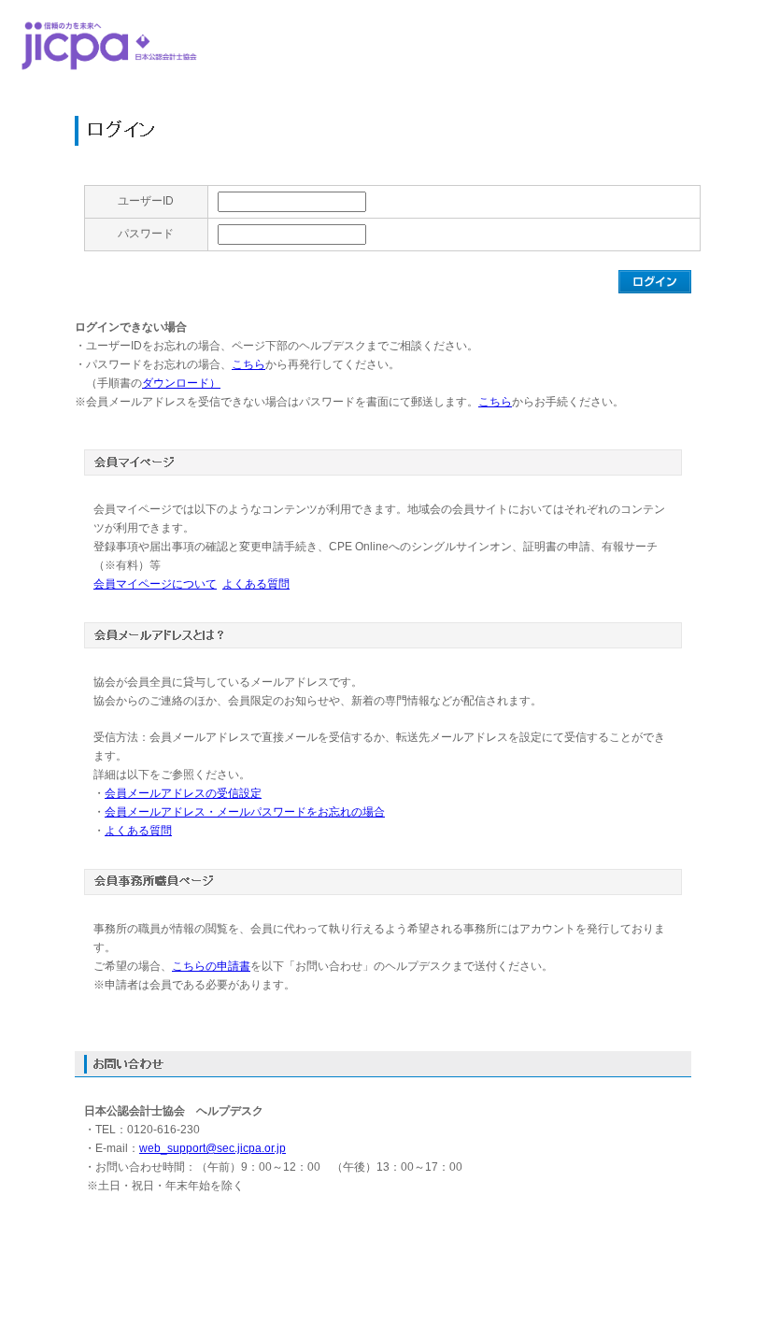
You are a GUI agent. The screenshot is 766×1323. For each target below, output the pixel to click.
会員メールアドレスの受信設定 (183, 793)
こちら (248, 364)
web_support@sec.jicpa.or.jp (212, 1148)
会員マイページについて (155, 583)
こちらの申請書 (211, 966)
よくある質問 (256, 583)
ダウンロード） (181, 383)
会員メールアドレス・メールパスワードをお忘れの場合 (245, 811)
